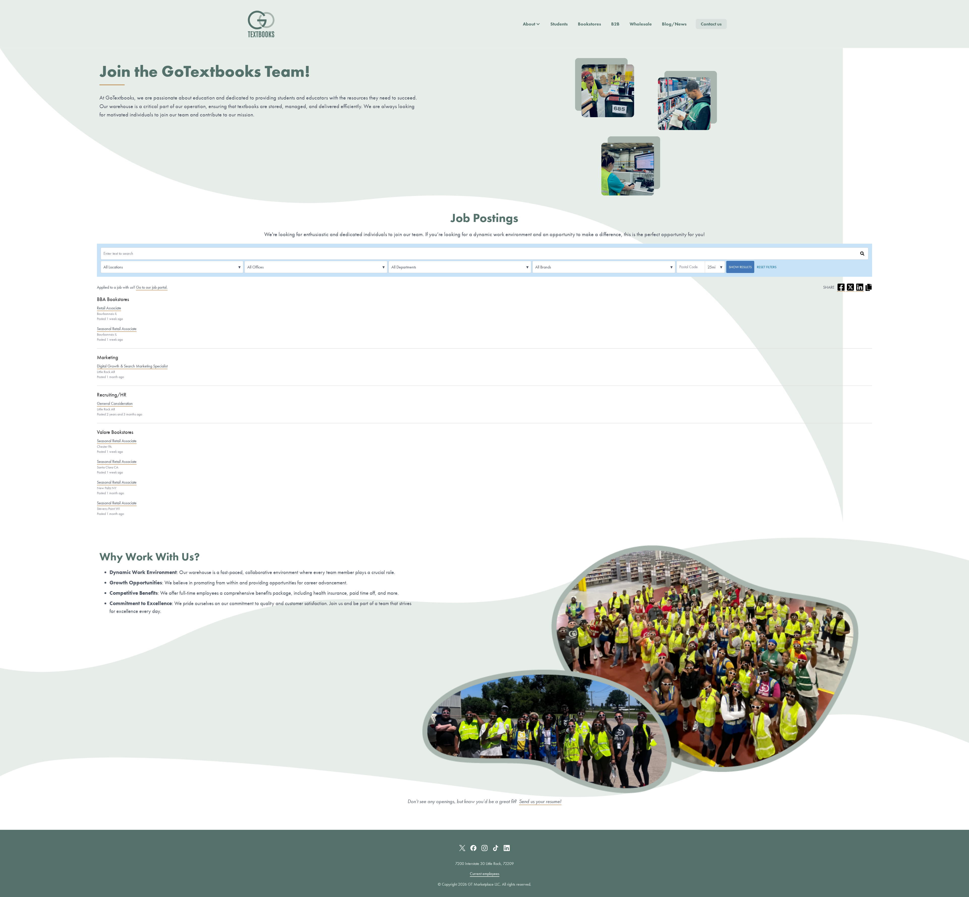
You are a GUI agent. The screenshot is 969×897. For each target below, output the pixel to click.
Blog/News (674, 24)
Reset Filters (766, 267)
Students (559, 24)
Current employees (484, 873)
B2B (615, 24)
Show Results (740, 267)
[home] (261, 24)
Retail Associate (109, 308)
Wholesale (641, 24)
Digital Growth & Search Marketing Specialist (132, 366)
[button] (531, 24)
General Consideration (115, 403)
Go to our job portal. (152, 287)
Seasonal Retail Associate (117, 328)
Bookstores (589, 24)
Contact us (711, 24)
